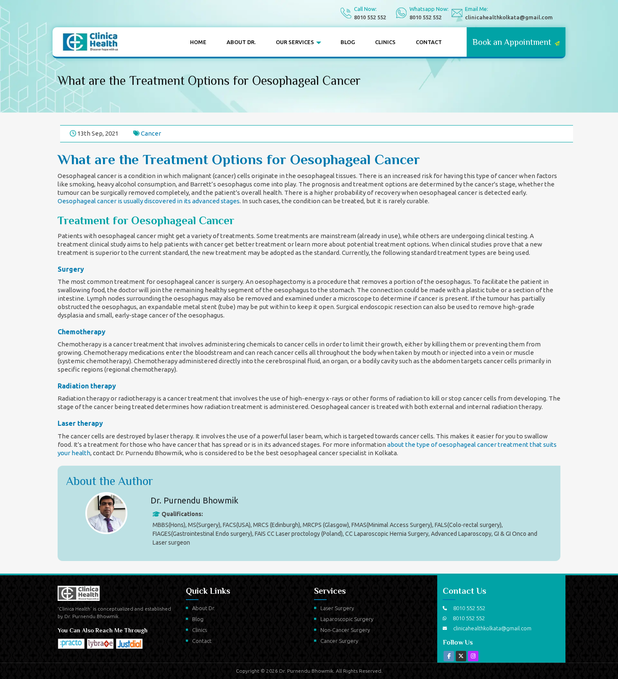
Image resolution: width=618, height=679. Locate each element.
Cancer (151, 133)
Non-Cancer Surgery (345, 630)
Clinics (385, 42)
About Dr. (241, 42)
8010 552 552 (370, 17)
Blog (348, 42)
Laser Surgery (337, 608)
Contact (429, 42)
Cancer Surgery (339, 641)
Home (198, 42)
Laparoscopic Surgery (346, 619)
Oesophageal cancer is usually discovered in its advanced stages (149, 200)
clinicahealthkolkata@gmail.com (509, 17)
